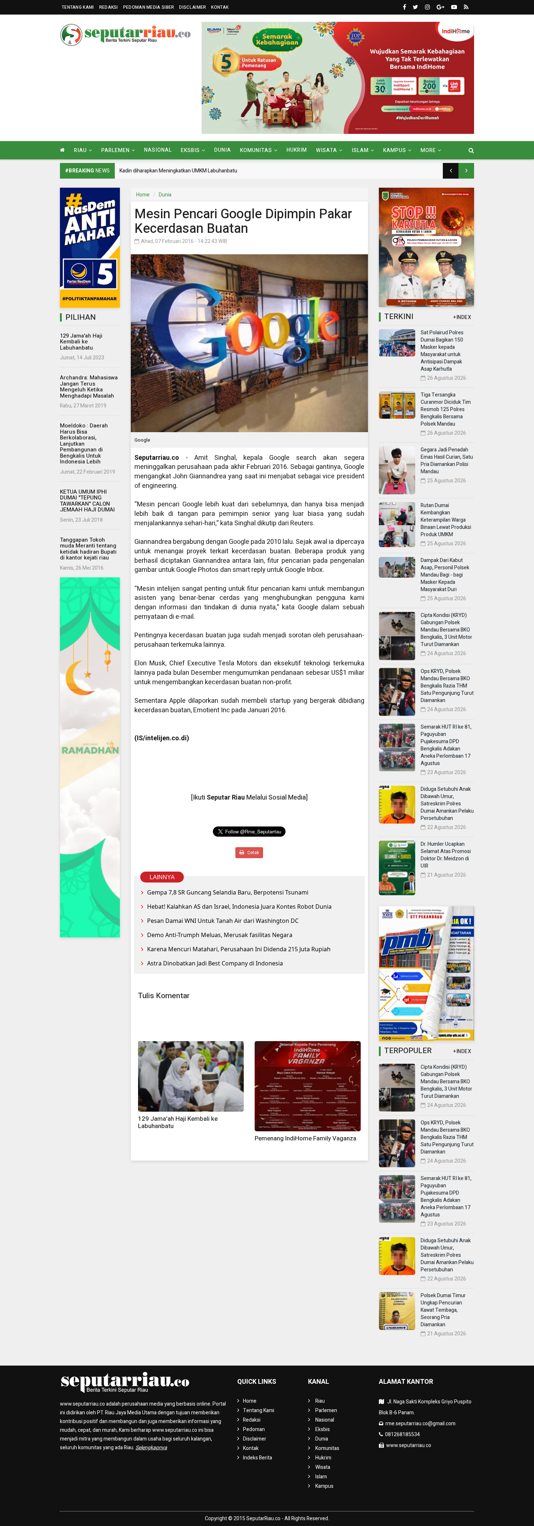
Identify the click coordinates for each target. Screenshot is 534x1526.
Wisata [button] (326, 150)
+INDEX (462, 317)
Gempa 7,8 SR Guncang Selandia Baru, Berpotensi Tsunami (227, 892)
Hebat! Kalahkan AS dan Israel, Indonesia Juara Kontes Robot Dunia (239, 907)
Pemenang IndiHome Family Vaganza (305, 1138)
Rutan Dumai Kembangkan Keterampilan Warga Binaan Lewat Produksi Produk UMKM (446, 520)
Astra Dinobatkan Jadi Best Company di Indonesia (215, 963)
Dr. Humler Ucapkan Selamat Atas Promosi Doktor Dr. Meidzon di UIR (446, 855)
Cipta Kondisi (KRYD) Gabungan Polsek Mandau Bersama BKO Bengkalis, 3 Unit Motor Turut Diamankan (446, 629)
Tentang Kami (78, 7)
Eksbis (322, 1429)
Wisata (322, 1467)
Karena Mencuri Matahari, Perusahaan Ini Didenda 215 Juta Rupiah (239, 949)
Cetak (252, 852)
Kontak (219, 7)
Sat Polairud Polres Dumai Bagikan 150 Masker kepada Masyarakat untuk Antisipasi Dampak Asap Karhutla (442, 351)
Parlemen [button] (115, 150)
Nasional (158, 150)
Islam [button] (360, 150)
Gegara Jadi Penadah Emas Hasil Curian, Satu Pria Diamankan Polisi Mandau (447, 460)
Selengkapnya (151, 1447)
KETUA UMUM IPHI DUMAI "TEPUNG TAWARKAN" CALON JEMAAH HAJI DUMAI (87, 501)
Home (143, 195)
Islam (321, 1477)
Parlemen (326, 1410)
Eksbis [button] (190, 150)
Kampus (324, 1486)
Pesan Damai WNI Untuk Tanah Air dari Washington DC (223, 921)
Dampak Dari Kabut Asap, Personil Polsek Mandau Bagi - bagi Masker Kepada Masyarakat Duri (445, 575)
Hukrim (297, 150)
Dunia (222, 150)
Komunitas (327, 1448)
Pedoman (254, 1429)
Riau (320, 1401)
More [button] (428, 150)
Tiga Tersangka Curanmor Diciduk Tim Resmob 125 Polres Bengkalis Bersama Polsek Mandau (446, 409)
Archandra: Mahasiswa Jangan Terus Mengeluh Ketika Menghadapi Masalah (89, 387)
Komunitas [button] (256, 150)
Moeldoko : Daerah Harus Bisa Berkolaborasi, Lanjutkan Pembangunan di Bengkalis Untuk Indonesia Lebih (84, 444)
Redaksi (108, 7)
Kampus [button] (394, 150)
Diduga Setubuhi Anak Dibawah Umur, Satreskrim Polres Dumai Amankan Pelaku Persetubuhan (447, 803)
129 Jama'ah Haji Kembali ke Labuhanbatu (81, 342)
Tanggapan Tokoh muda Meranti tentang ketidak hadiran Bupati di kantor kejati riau (88, 549)
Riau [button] (80, 150)
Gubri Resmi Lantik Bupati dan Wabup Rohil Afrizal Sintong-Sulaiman (196, 171)
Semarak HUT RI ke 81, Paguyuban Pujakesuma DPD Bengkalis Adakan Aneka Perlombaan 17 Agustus (446, 745)
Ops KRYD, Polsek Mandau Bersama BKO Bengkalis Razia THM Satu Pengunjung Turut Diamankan (447, 686)
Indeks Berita (257, 1458)
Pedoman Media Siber (148, 7)
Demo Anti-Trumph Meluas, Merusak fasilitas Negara (219, 935)
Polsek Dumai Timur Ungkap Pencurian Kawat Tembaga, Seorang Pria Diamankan (443, 1310)
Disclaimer (192, 7)
